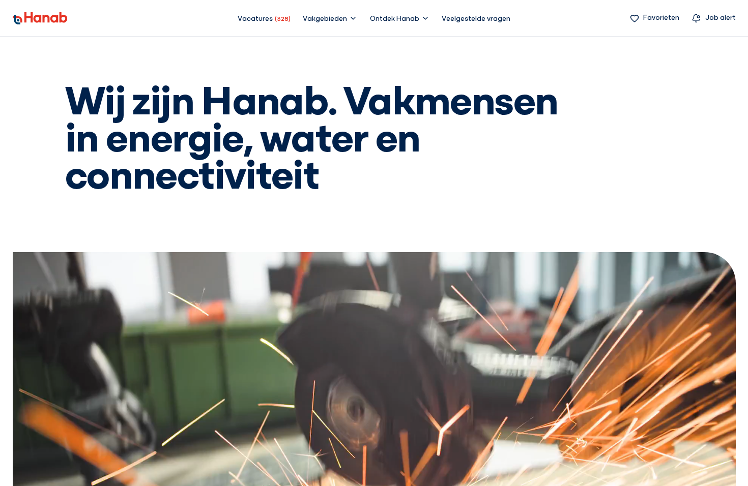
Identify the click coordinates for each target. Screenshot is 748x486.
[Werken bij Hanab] (40, 18)
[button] (330, 17)
